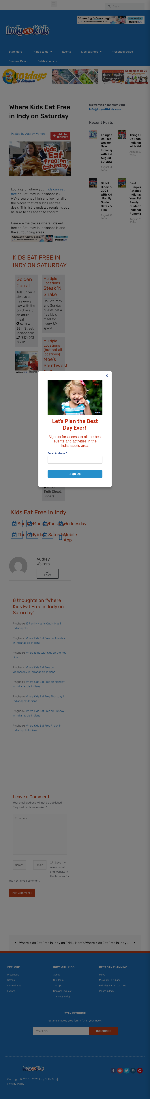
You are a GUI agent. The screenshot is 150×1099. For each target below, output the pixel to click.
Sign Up (75, 473)
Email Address (57, 453)
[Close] (106, 375)
